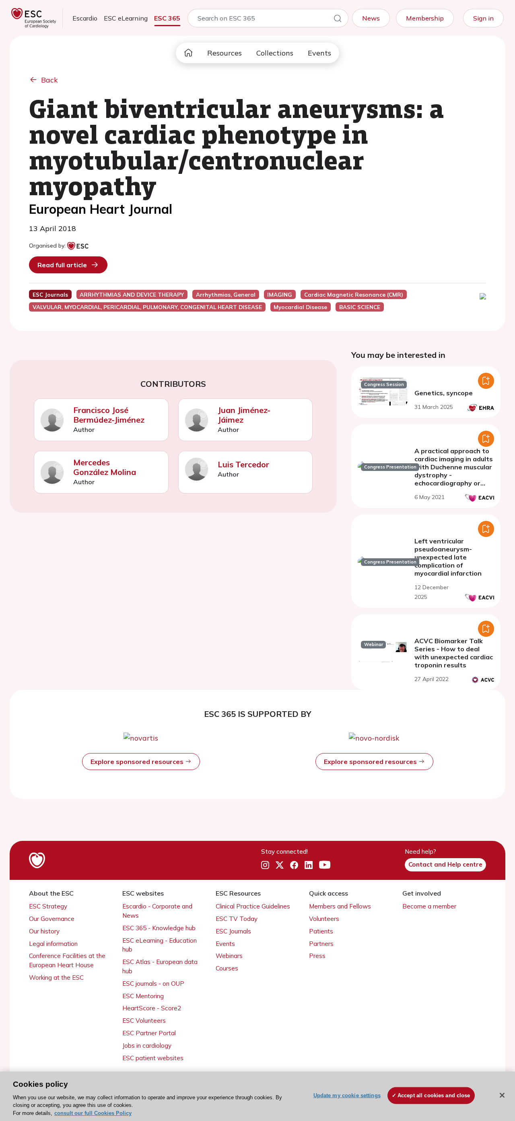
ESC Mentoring (143, 996)
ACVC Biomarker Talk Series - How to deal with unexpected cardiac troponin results (453, 653)
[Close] (502, 1095)
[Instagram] (265, 865)
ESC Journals (233, 931)
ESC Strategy (48, 906)
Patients (321, 931)
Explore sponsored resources (138, 762)
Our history (44, 931)
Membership (425, 18)
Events (319, 53)
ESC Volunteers (144, 1020)
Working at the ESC (56, 977)
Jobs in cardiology (146, 1045)
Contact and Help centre (445, 864)
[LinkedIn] (309, 865)
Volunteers (324, 919)
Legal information (53, 944)
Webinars (229, 956)
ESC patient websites (152, 1058)
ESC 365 (167, 18)
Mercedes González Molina (104, 467)
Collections (274, 53)
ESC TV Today (237, 919)
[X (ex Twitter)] (280, 865)
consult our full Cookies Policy (93, 1113)
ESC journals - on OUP (153, 983)
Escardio (84, 18)
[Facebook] (294, 865)
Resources (224, 53)
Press (317, 956)
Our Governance (51, 919)
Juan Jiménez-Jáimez (244, 415)
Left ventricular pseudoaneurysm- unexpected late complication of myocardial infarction (448, 557)
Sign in (483, 18)
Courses (227, 968)
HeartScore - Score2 (151, 1008)
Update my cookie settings (347, 1095)
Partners (321, 944)
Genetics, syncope (443, 393)
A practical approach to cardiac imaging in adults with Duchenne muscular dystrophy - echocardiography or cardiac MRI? (453, 471)
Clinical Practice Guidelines (253, 906)
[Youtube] (324, 865)
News (371, 18)
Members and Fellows (340, 906)
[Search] (337, 20)
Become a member (429, 906)
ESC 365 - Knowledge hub (159, 928)
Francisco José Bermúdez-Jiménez (108, 415)
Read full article (62, 265)
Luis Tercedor (243, 464)
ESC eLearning (126, 18)
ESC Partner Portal (149, 1033)
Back (49, 80)
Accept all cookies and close (434, 1095)
